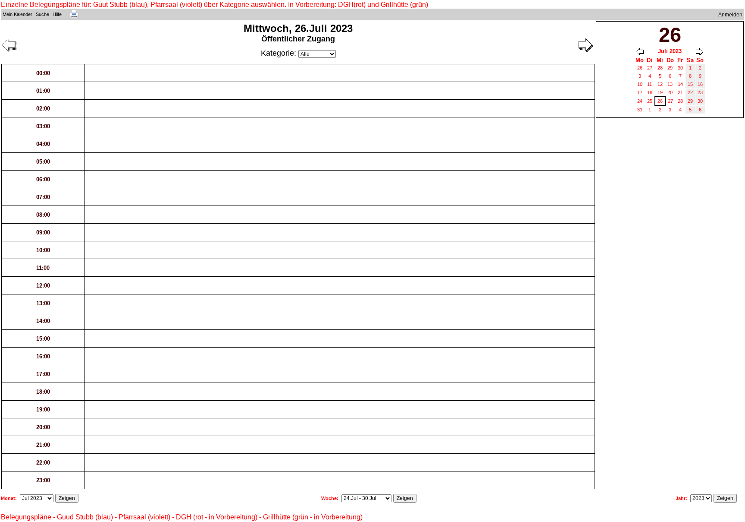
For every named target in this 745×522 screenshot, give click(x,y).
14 (680, 84)
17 (639, 92)
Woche (329, 498)
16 (700, 84)
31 (639, 109)
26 (639, 67)
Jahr (681, 498)
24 (639, 101)
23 (700, 92)
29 (670, 67)
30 (680, 67)
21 (680, 92)
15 (690, 84)
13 (670, 84)
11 (649, 84)
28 (660, 67)
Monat (8, 498)
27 (649, 67)
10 (639, 84)
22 (690, 92)
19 (660, 92)
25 (649, 101)
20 (670, 92)
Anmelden (730, 15)
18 (649, 92)
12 (660, 84)
